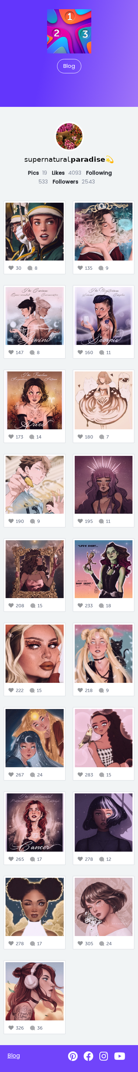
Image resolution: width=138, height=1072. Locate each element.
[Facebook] (88, 1056)
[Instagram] (103, 1056)
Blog (69, 66)
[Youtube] (119, 1056)
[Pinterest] (73, 1056)
